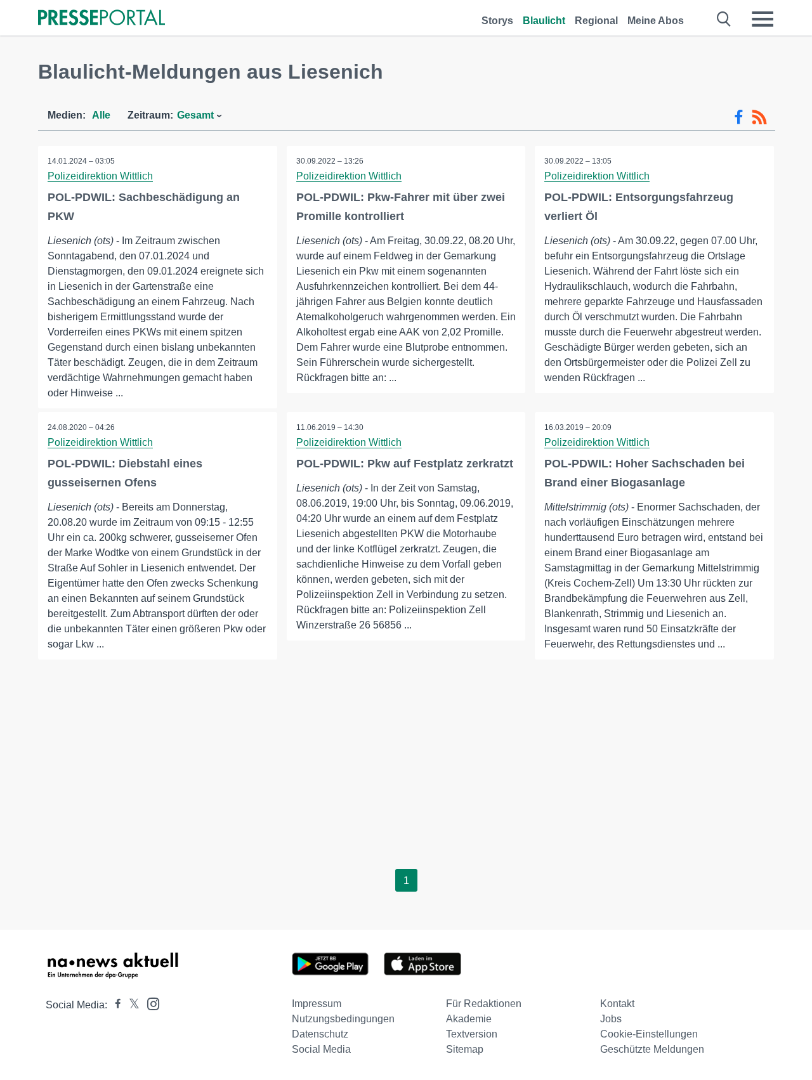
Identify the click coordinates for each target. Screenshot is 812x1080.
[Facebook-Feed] (738, 117)
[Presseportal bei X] (130, 1004)
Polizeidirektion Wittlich (100, 176)
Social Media (321, 1049)
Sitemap (464, 1049)
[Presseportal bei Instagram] (149, 1003)
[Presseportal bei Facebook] (114, 1004)
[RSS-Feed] (759, 117)
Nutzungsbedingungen (343, 1018)
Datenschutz (320, 1034)
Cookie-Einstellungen (649, 1034)
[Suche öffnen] (724, 19)
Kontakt (617, 1003)
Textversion (471, 1034)
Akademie (469, 1018)
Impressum (316, 1003)
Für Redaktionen (483, 1003)
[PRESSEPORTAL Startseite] (101, 19)
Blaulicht (544, 20)
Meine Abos (655, 20)
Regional (596, 20)
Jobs (611, 1018)
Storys (497, 20)
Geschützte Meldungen (652, 1049)
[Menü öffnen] (762, 19)
